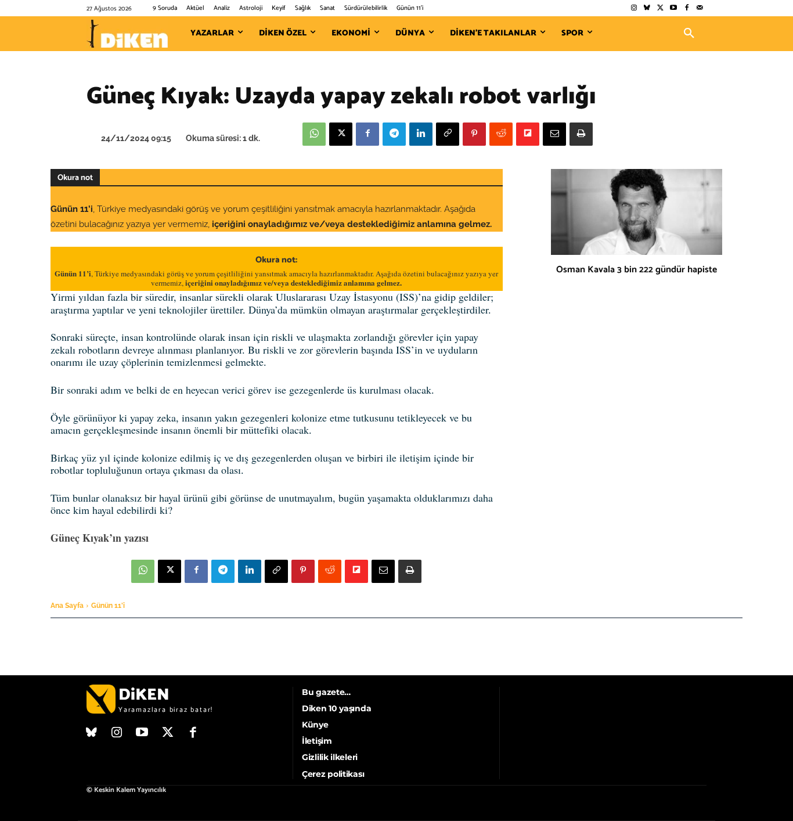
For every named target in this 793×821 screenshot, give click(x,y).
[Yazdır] (581, 134)
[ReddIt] (501, 134)
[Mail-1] (700, 8)
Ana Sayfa (67, 606)
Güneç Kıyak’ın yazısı (100, 537)
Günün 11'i (108, 606)
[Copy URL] (447, 134)
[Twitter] (660, 8)
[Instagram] (633, 8)
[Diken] (127, 34)
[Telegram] (394, 134)
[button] (689, 33)
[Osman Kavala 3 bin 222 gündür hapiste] (636, 212)
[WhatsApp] (314, 134)
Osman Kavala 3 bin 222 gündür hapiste (636, 270)
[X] (340, 134)
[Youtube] (673, 8)
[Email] (554, 134)
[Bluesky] (647, 8)
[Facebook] (686, 8)
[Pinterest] (474, 134)
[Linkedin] (420, 134)
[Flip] (527, 134)
